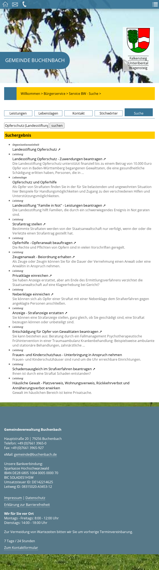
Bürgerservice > (56, 93)
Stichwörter (109, 113)
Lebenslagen (48, 113)
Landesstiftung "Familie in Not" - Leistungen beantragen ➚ (59, 205)
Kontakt (78, 113)
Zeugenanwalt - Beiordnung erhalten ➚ (43, 256)
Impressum (13, 498)
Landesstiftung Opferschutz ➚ (36, 149)
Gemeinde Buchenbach (35, 60)
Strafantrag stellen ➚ (29, 223)
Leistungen (18, 113)
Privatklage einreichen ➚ (32, 275)
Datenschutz (35, 498)
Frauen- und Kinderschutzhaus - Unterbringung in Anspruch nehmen (67, 354)
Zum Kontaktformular (21, 547)
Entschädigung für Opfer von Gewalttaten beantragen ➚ (57, 331)
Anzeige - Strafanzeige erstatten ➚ (39, 312)
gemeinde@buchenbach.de (35, 454)
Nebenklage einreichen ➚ (33, 294)
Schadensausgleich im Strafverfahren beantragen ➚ (53, 368)
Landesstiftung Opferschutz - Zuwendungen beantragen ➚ (59, 158)
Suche (138, 113)
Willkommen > (32, 93)
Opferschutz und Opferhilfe (34, 181)
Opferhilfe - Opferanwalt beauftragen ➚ (44, 242)
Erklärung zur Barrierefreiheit (27, 504)
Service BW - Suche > (85, 93)
